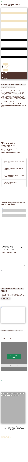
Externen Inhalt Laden (14, 356)
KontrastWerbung (8, 437)
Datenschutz (8, 436)
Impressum (3, 436)
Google (17, 365)
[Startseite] (14, 1)
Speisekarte (5, 298)
